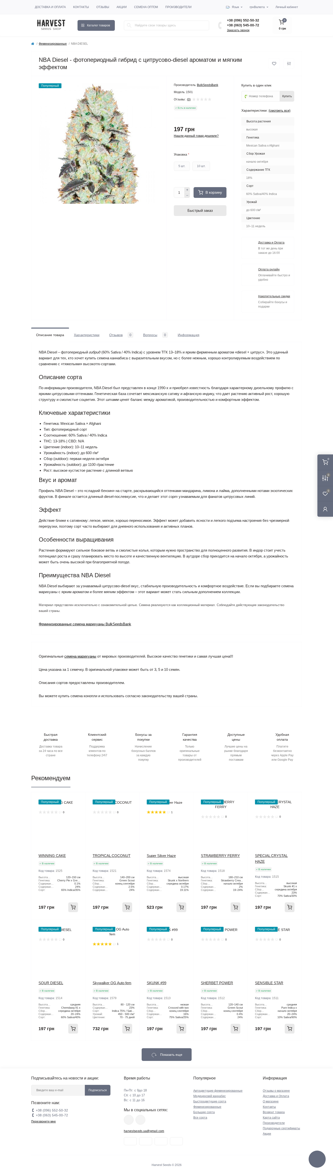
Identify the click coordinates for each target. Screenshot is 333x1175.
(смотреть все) (279, 110)
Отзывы (102, 7)
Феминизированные (53, 43)
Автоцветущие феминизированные (218, 1090)
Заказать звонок (238, 30)
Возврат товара (274, 1112)
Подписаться (97, 1090)
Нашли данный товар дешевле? (196, 136)
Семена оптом (146, 7)
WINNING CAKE (52, 856)
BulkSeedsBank (207, 85)
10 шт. (201, 166)
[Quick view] (78, 799)
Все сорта (200, 1117)
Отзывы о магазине (276, 1090)
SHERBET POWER (217, 983)
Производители (178, 7)
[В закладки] (274, 63)
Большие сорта (204, 1112)
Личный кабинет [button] (286, 7)
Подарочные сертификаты (281, 1128)
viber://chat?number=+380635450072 (140, 1120)
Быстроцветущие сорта (209, 1101)
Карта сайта (271, 1117)
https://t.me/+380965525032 (129, 1120)
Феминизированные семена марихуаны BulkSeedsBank (85, 624)
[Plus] (187, 189)
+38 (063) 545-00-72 (243, 25)
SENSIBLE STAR (269, 983)
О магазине (271, 1101)
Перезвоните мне (43, 1121)
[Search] (129, 25)
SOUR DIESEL (51, 983)
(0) (189, 99)
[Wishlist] (78, 808)
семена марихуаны (80, 656)
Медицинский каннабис (209, 1096)
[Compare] (78, 818)
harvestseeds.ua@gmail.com (144, 1131)
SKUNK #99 (156, 983)
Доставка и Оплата (50, 7)
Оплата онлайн (269, 269)
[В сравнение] (289, 63)
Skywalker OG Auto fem (112, 983)
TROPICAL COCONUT (111, 856)
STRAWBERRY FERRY (220, 856)
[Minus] (187, 195)
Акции (122, 7)
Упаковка (181, 154)
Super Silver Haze (161, 856)
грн (257, 7)
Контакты (81, 7)
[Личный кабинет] (325, 509)
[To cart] (73, 907)
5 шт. (181, 166)
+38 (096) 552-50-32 (243, 20)
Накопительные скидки (274, 296)
